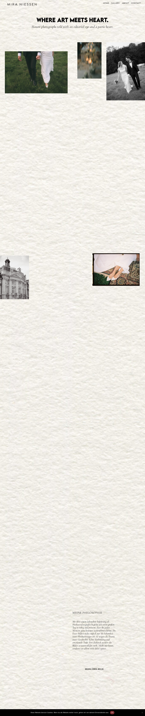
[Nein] (142, 712)
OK (112, 712)
